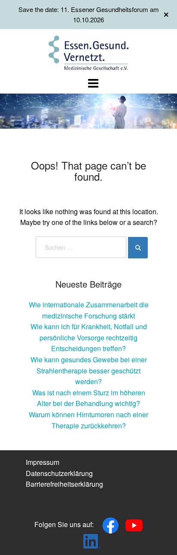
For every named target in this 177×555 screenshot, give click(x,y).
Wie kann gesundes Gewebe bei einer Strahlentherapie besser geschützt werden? (89, 370)
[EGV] (89, 52)
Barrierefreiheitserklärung (64, 484)
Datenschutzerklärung (59, 473)
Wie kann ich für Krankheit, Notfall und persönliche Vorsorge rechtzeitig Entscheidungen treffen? (89, 337)
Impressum (42, 462)
